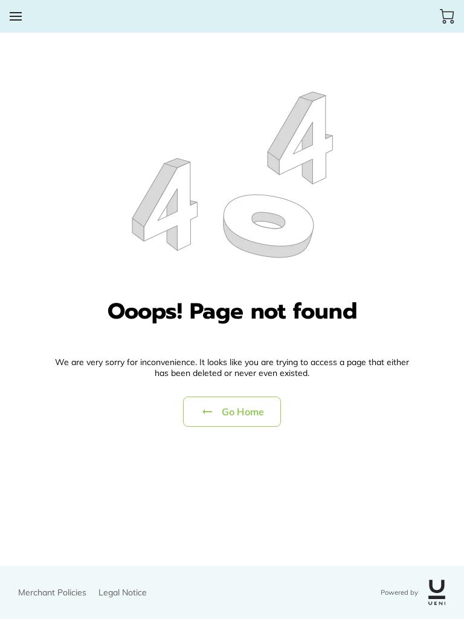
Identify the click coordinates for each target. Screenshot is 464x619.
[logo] (437, 592)
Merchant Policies (52, 592)
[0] (447, 16)
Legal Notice (122, 592)
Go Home (243, 412)
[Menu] (16, 16)
